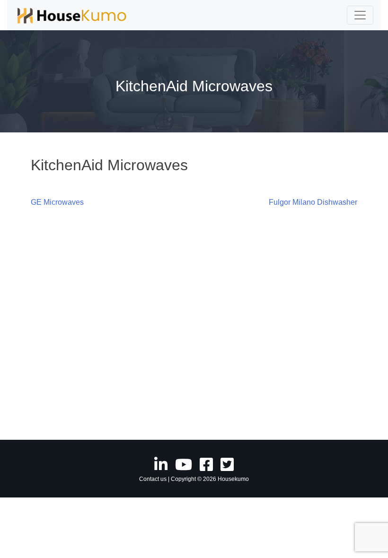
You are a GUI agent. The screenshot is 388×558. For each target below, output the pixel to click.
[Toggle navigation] (360, 15)
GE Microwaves (57, 202)
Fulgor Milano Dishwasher (313, 202)
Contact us (153, 479)
